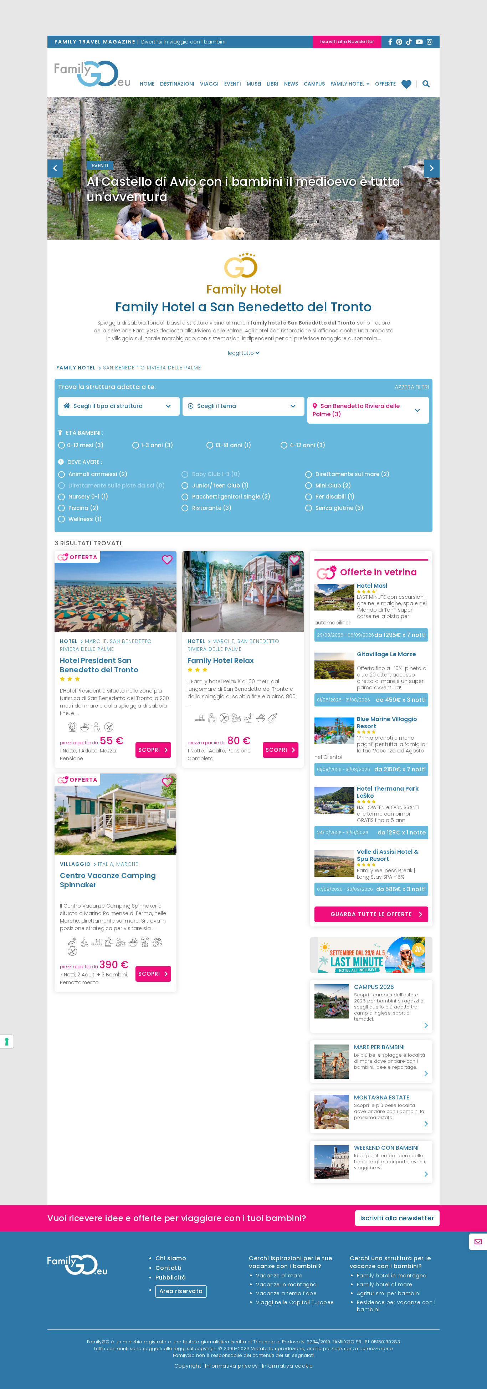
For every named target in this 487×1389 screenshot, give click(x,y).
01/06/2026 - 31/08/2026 (343, 700)
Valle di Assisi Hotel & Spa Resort (388, 855)
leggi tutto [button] (241, 353)
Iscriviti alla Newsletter (347, 41)
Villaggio (75, 864)
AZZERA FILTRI (412, 387)
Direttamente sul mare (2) (353, 474)
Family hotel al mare (384, 1284)
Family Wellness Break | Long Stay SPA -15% (386, 873)
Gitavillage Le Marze (386, 654)
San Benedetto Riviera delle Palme (152, 367)
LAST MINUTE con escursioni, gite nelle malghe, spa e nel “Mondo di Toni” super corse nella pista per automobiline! (370, 609)
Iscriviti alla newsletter (397, 1218)
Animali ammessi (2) (98, 474)
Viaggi (209, 83)
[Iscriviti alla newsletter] (478, 1242)
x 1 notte (402, 832)
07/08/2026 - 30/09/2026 (345, 889)
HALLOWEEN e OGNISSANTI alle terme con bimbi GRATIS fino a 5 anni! (388, 814)
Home (147, 83)
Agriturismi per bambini (389, 1293)
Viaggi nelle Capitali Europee (295, 1302)
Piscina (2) (83, 508)
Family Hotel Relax (221, 660)
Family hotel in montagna (392, 1275)
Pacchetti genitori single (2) (231, 496)
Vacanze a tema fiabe (286, 1293)
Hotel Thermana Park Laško (388, 792)
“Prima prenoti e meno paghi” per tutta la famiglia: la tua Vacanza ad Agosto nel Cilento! (370, 747)
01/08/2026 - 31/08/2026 (343, 769)
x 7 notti (400, 635)
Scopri (149, 750)
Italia (105, 864)
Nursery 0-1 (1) (88, 496)
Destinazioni (177, 83)
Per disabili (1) (335, 496)
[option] (243, 186)
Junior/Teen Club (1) (220, 485)
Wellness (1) (85, 519)
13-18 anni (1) (233, 445)
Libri (272, 83)
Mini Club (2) (333, 485)
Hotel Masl (372, 586)
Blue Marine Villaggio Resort (387, 722)
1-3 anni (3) (157, 445)
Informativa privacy (231, 1365)
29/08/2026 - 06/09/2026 (345, 635)
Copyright (187, 1365)
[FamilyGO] (92, 75)
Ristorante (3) (212, 508)
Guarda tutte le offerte (371, 914)
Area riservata (181, 1291)
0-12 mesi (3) (85, 445)
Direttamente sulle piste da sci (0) (116, 485)
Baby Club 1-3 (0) (216, 474)
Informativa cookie (287, 1365)
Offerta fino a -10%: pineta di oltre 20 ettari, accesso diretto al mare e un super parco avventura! (392, 678)
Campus (314, 83)
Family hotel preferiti (409, 84)
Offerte (385, 83)
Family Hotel (348, 83)
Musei (254, 83)
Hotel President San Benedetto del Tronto (99, 665)
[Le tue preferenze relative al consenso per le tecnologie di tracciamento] (7, 1041)
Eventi (232, 83)
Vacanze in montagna (286, 1284)
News (291, 83)
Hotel (69, 641)
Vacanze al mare (279, 1275)
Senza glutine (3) (340, 508)
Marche (96, 641)
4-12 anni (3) (307, 445)
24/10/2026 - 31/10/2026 (342, 832)
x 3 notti (401, 700)
